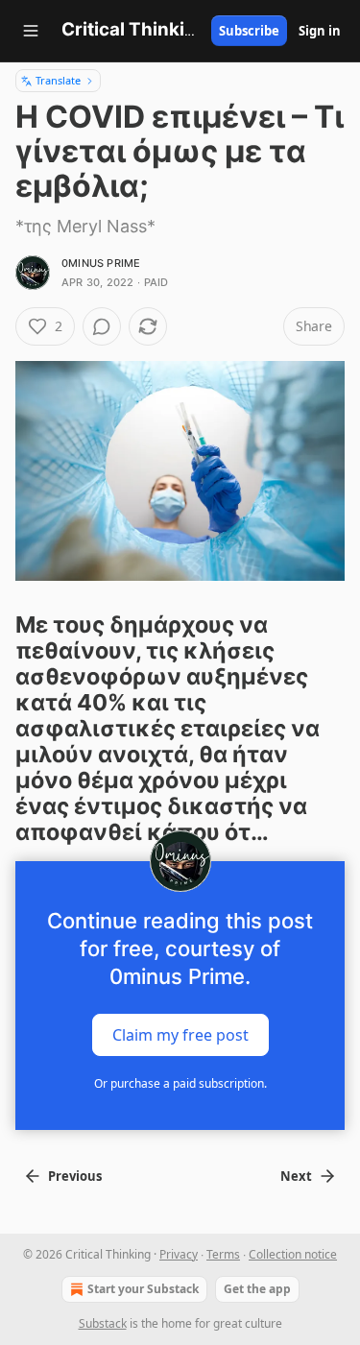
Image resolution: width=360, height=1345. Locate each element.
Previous (75, 1176)
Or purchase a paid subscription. (180, 1083)
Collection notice (293, 1254)
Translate (58, 80)
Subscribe (249, 30)
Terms (223, 1254)
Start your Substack (143, 1289)
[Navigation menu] (31, 31)
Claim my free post (180, 1034)
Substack (103, 1323)
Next (296, 1176)
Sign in (320, 30)
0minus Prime (100, 263)
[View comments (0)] (102, 326)
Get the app (257, 1289)
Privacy (178, 1254)
